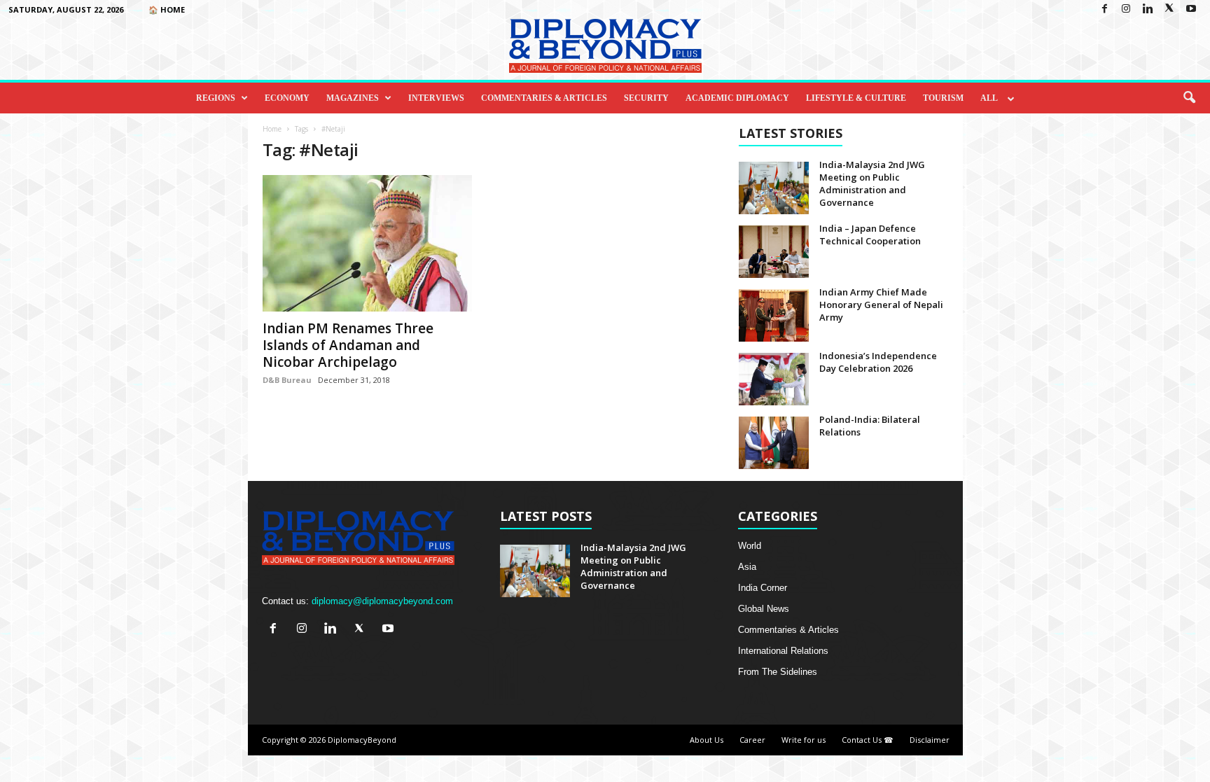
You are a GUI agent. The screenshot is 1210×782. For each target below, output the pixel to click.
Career (752, 739)
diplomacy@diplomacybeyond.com (382, 601)
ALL (989, 98)
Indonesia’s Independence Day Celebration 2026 (878, 362)
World (749, 545)
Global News (763, 608)
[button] (1189, 98)
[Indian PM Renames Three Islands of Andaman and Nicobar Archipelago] (368, 243)
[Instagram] (1126, 9)
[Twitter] (1169, 9)
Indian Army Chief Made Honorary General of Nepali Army (881, 304)
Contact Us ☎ (867, 739)
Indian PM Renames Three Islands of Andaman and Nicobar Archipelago (348, 345)
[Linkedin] (1147, 9)
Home (272, 129)
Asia (747, 566)
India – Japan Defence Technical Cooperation (870, 234)
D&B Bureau (287, 380)
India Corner (762, 587)
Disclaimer (930, 739)
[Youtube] (1191, 9)
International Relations (783, 650)
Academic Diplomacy (737, 98)
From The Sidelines (777, 671)
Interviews (436, 98)
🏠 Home (166, 9)
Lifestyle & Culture (856, 98)
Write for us (803, 739)
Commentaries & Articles (544, 98)
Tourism (943, 98)
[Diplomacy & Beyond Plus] (605, 46)
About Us (706, 739)
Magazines (352, 98)
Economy (287, 98)
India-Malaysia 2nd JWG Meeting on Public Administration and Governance (872, 183)
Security (646, 98)
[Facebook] (1104, 9)
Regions (215, 98)
